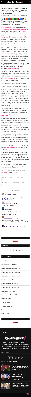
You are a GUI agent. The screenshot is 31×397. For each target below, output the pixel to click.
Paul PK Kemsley (24, 180)
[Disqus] (15, 210)
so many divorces (11, 44)
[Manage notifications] (27, 394)
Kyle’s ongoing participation (14, 68)
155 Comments (23, 15)
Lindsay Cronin (6, 15)
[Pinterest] (11, 19)
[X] (4, 19)
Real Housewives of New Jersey (10, 272)
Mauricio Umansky (6, 180)
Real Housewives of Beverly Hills (17, 182)
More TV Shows (6, 313)
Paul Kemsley (15, 180)
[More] (25, 19)
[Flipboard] (19, 19)
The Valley (4, 310)
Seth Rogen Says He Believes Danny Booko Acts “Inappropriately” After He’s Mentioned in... (19, 377)
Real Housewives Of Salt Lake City (11, 291)
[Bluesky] (21, 19)
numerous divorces (9, 85)
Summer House (5, 302)
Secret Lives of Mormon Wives (10, 295)
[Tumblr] (15, 19)
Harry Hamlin (11, 177)
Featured (4, 177)
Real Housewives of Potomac (9, 283)
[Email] (17, 19)
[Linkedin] (9, 19)
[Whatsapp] (13, 19)
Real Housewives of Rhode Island (10, 287)
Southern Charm (6, 298)
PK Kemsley (4, 182)
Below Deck (4, 261)
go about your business (10, 78)
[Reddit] (7, 19)
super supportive (11, 147)
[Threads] (23, 19)
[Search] (29, 2)
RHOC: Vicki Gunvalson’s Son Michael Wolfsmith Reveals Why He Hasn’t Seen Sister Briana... (20, 385)
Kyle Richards (20, 177)
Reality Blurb (19, 394)
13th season (4, 29)
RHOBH (3, 184)
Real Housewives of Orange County (11, 280)
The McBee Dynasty (7, 306)
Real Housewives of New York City (11, 276)
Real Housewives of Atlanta (9, 264)
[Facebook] (2, 19)
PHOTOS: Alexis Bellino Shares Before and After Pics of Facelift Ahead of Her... (20, 367)
